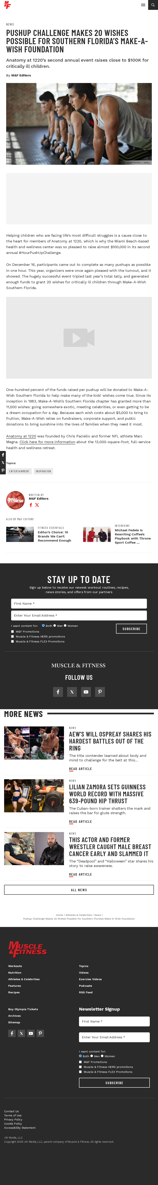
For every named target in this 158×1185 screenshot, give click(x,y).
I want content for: (24, 625)
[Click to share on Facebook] (3, 455)
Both (49, 625)
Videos (83, 972)
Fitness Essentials (51, 527)
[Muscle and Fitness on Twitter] (72, 692)
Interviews (122, 525)
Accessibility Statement (20, 1127)
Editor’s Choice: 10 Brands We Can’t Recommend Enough (54, 536)
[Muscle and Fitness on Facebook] (58, 692)
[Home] (7, 7)
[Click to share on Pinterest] (3, 470)
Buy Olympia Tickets (23, 1009)
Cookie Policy (13, 1123)
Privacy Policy (13, 1119)
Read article (80, 769)
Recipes (14, 992)
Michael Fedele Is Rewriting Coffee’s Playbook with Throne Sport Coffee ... (133, 536)
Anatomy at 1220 (21, 436)
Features (14, 985)
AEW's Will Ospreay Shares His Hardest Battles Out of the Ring (110, 741)
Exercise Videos (90, 979)
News (10, 24)
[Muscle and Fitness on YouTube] (86, 692)
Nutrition (14, 972)
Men (60, 625)
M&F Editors (21, 75)
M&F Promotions (27, 631)
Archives (14, 1015)
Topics (83, 966)
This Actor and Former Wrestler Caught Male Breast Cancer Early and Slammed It (110, 846)
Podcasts (85, 985)
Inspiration (43, 471)
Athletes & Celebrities (24, 979)
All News (79, 890)
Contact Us (11, 1111)
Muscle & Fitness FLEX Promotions (40, 641)
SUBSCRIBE (132, 628)
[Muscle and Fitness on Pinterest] (100, 692)
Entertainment (19, 471)
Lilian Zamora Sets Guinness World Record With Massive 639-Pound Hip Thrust (107, 794)
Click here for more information (47, 442)
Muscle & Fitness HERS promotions (40, 636)
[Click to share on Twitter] (3, 463)
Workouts (15, 966)
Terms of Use (13, 1115)
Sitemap (14, 1022)
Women (72, 625)
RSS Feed (86, 992)
